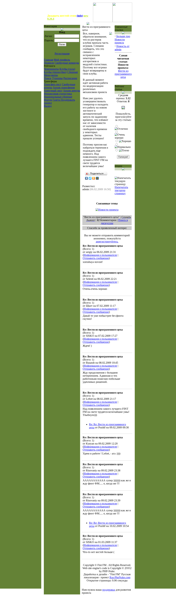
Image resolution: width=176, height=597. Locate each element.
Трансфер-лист (52, 84)
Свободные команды (67, 62)
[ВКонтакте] (86, 178)
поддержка (108, 589)
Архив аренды (71, 90)
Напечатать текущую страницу (121, 190)
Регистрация (62, 53)
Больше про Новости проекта (122, 39)
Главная (48, 59)
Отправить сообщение (96, 258)
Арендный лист (53, 90)
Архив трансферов (64, 87)
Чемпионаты (51, 69)
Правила (49, 62)
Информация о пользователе (100, 255)
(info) (80, 15)
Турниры (57, 78)
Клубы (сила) (67, 69)
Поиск (47, 78)
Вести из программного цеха (123, 73)
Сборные (72, 72)
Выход (48, 106)
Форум (48, 99)
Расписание (70, 78)
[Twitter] (90, 178)
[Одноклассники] (94, 178)
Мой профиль (62, 59)
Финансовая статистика (58, 93)
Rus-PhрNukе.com (119, 577)
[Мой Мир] (97, 178)
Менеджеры (51, 75)
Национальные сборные (58, 96)
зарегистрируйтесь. (107, 241)
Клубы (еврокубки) (55, 72)
